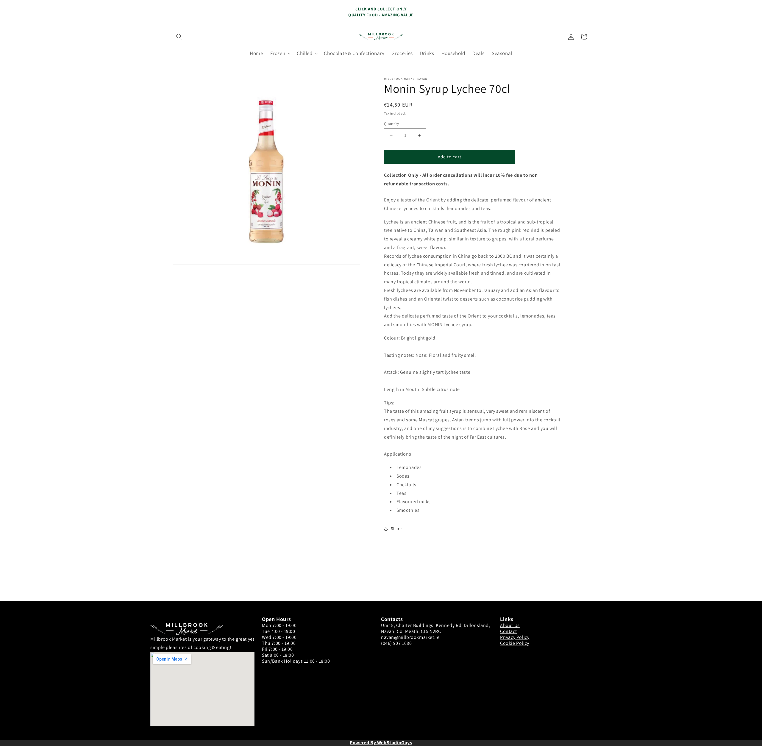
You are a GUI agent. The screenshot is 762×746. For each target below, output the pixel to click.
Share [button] (396, 528)
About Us (510, 625)
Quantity (391, 123)
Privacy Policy (514, 637)
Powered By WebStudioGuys (381, 742)
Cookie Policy (514, 643)
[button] (179, 36)
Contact (508, 631)
